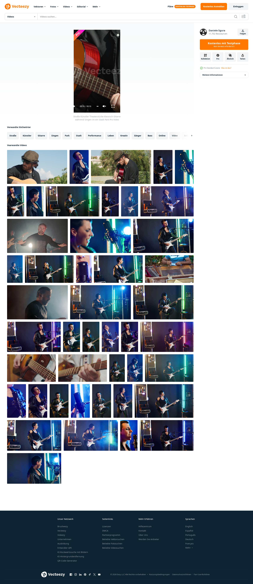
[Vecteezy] (17, 6)
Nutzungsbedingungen (159, 574)
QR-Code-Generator (67, 560)
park (67, 135)
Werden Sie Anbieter (149, 539)
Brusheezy (62, 526)
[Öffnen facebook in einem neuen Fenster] (71, 574)
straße (12, 135)
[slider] (98, 106)
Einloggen (238, 6)
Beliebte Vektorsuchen (113, 539)
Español (189, 530)
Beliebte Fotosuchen (112, 543)
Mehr (95, 6)
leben (111, 135)
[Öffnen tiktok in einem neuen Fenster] (90, 574)
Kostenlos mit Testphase (224, 44)
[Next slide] (189, 135)
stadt (79, 135)
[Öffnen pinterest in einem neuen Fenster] (85, 574)
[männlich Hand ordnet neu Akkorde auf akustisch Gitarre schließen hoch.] (31, 368)
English (189, 526)
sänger (137, 135)
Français (189, 543)
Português (190, 535)
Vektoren (38, 6)
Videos (66, 6)
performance (94, 135)
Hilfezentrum (145, 526)
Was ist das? (226, 68)
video (175, 135)
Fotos (53, 6)
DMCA (105, 530)
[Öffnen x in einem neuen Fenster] (94, 574)
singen (54, 135)
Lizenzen (106, 526)
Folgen (243, 33)
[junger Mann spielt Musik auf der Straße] (169, 269)
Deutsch (189, 539)
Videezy (61, 535)
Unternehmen (64, 539)
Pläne (170, 6)
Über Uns (143, 535)
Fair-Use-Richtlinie (202, 574)
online (162, 135)
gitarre (41, 135)
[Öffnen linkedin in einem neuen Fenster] (80, 574)
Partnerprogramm (111, 535)
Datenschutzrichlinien (181, 574)
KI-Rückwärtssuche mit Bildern (72, 552)
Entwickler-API (64, 547)
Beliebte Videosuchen (113, 547)
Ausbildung (63, 543)
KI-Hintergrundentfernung (70, 556)
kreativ (124, 135)
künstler (27, 135)
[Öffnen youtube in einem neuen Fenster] (99, 574)
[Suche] (235, 16)
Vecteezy (61, 530)
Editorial (81, 6)
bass (150, 135)
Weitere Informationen (212, 75)
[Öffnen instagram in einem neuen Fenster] (75, 574)
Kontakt (142, 530)
